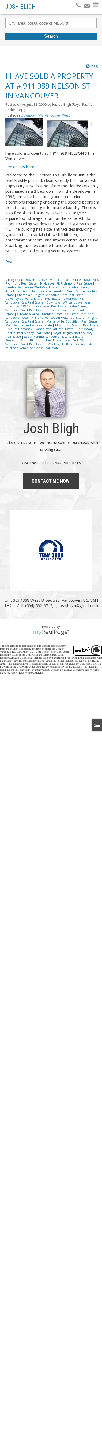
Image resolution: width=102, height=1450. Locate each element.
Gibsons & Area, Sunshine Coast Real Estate (48, 314)
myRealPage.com (51, 632)
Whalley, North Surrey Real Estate (72, 344)
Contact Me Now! (51, 481)
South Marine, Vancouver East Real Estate (54, 337)
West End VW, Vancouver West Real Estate (44, 342)
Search (51, 36)
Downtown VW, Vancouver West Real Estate (36, 306)
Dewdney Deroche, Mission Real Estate (33, 299)
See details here (19, 166)
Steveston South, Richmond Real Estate (33, 340)
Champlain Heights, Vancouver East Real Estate (50, 295)
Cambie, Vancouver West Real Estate (31, 287)
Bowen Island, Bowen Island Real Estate (53, 280)
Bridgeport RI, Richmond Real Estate (66, 283)
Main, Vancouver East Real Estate (29, 325)
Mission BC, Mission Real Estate (76, 325)
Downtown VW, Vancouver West (45, 115)
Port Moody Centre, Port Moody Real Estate (49, 331)
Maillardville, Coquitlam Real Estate (72, 321)
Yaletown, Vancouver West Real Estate (32, 348)
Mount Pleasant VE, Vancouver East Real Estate (41, 329)
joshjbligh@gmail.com (78, 605)
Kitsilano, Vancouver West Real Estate (58, 318)
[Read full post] (24, 133)
